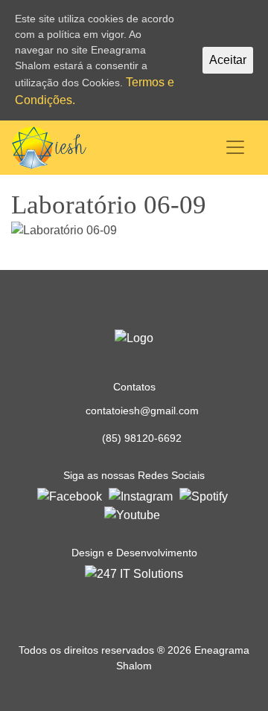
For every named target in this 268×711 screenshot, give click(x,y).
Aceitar (227, 60)
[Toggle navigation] (235, 147)
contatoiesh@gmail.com (142, 410)
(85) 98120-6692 (142, 438)
